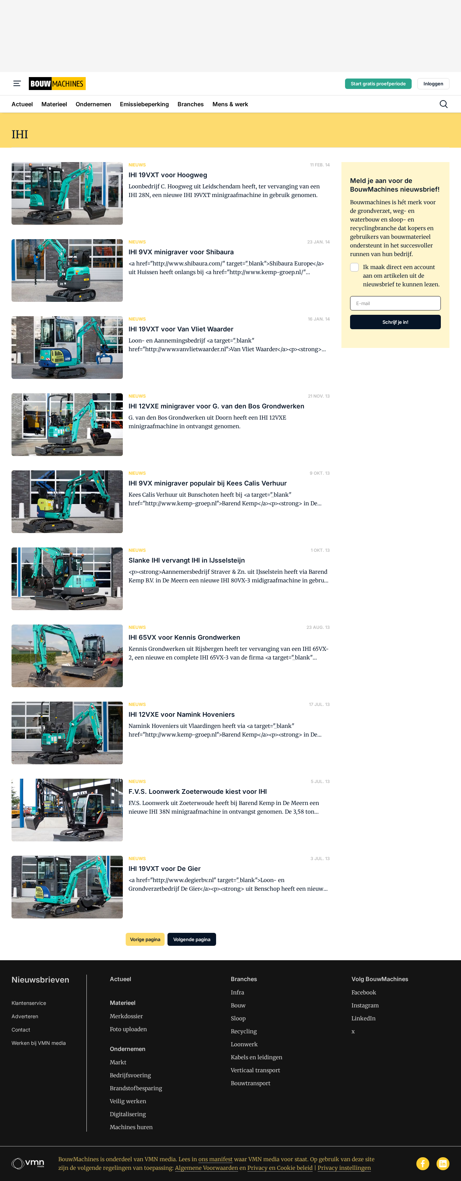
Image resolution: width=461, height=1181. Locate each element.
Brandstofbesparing (136, 1088)
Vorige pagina (145, 939)
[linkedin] (443, 1163)
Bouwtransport (250, 1083)
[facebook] (422, 1163)
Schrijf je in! (395, 322)
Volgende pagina (191, 939)
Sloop (238, 1018)
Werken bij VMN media (39, 1043)
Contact (21, 1029)
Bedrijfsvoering (130, 1075)
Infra (237, 992)
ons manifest (215, 1159)
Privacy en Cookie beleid (280, 1167)
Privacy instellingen (344, 1167)
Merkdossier (126, 1016)
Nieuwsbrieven (40, 979)
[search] (443, 104)
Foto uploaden (128, 1029)
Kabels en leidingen (256, 1057)
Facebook (364, 992)
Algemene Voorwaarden (206, 1167)
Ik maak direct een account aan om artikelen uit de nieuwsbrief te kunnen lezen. (401, 276)
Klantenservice (29, 1003)
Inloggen (433, 83)
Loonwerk (244, 1044)
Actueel (120, 979)
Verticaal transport (255, 1070)
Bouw (238, 1005)
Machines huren (131, 1127)
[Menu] (17, 83)
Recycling (244, 1031)
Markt (118, 1062)
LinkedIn (364, 1018)
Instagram (365, 1005)
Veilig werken (128, 1101)
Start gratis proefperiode (378, 83)
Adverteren (25, 1016)
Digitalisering (128, 1114)
